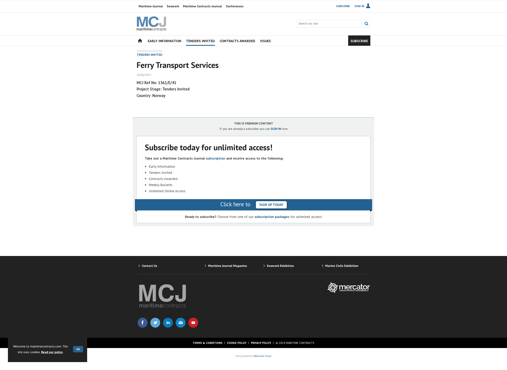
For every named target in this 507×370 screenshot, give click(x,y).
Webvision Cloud (262, 356)
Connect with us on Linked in (168, 323)
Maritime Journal (151, 6)
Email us (180, 323)
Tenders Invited (149, 55)
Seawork (173, 6)
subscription (215, 158)
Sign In (359, 6)
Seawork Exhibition (280, 266)
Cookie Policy (236, 343)
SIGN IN (276, 129)
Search (366, 23)
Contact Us (149, 266)
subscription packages (271, 216)
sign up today (271, 204)
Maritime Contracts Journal (202, 6)
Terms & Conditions (207, 343)
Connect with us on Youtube (193, 323)
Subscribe (343, 6)
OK (78, 349)
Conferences (235, 6)
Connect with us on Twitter (155, 323)
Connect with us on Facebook (142, 323)
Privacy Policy (261, 343)
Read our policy (52, 352)
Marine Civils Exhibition (341, 266)
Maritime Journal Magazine (227, 266)
